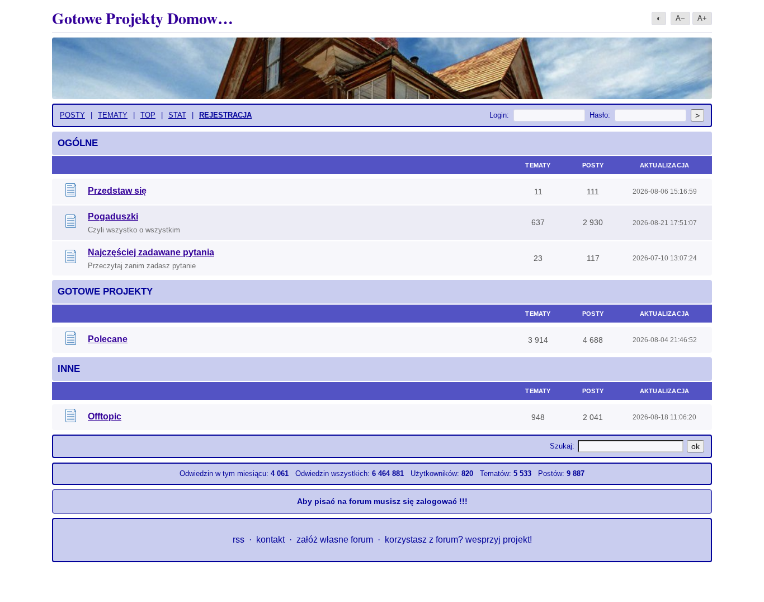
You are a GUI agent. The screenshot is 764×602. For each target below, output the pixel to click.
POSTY (72, 115)
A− (680, 18)
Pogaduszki (113, 216)
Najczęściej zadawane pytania (151, 252)
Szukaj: (562, 446)
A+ (702, 18)
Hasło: (599, 115)
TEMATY (113, 115)
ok (695, 446)
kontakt (270, 539)
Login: (499, 115)
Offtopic (104, 416)
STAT (177, 115)
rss (238, 539)
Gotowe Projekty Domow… (142, 18)
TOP (147, 115)
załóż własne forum (334, 539)
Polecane (108, 339)
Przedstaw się (117, 190)
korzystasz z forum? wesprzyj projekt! (458, 539)
